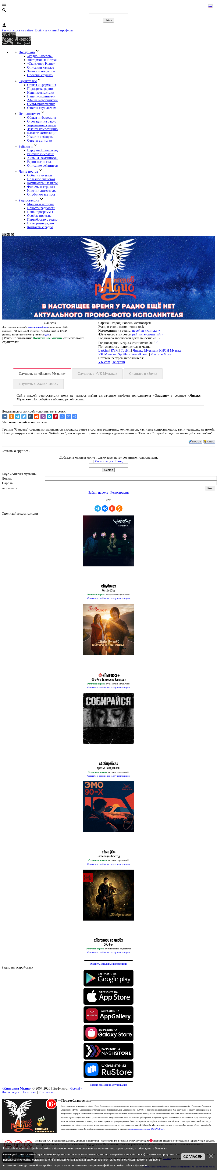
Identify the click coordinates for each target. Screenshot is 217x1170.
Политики (28, 1092)
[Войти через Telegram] (98, 508)
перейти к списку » (146, 330)
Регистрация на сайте (17, 30)
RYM (114, 350)
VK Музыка (107, 354)
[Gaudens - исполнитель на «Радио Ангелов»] (62, 416)
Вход (118, 461)
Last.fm (103, 350)
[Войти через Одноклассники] (119, 508)
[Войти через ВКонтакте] (105, 508)
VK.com (104, 362)
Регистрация (104, 461)
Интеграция (10, 1092)
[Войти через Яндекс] (112, 508)
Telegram (118, 362)
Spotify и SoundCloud (133, 354)
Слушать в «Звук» (143, 373)
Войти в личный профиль (54, 30)
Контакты (46, 1092)
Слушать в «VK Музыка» (97, 373)
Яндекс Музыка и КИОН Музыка (157, 350)
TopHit (125, 350)
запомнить (9, 488)
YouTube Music (161, 354)
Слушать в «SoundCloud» (38, 384)
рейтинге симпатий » (147, 334)
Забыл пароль (98, 492)
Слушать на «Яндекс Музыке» (42, 373)
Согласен (193, 1157)
